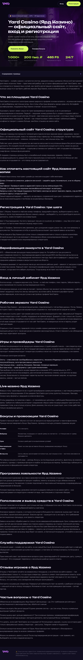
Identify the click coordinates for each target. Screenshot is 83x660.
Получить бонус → (18, 49)
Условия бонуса (38, 49)
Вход (62, 4)
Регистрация (74, 4)
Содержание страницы (11, 74)
